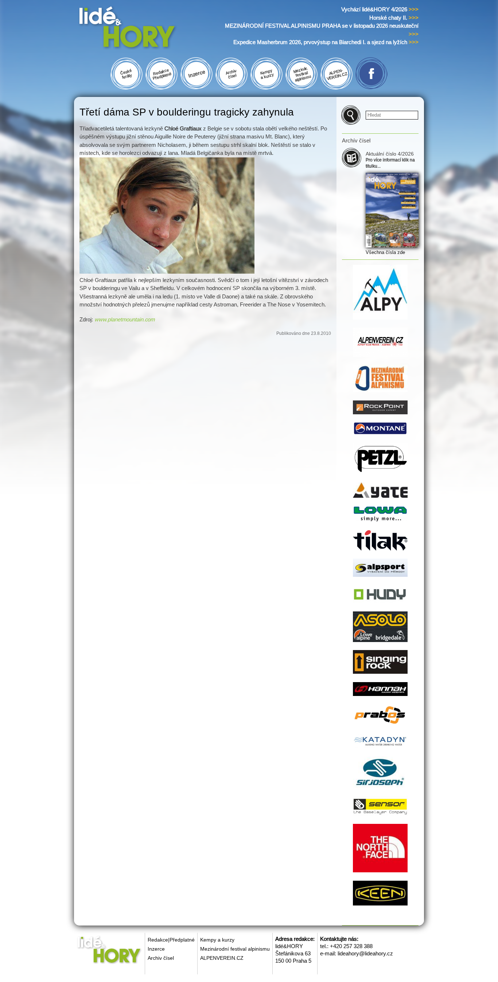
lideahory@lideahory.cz (365, 953)
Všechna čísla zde (385, 252)
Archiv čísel (161, 958)
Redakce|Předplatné (171, 940)
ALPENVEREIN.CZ (222, 958)
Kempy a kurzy (217, 940)
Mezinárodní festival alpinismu (235, 949)
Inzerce (156, 949)
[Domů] (141, 28)
